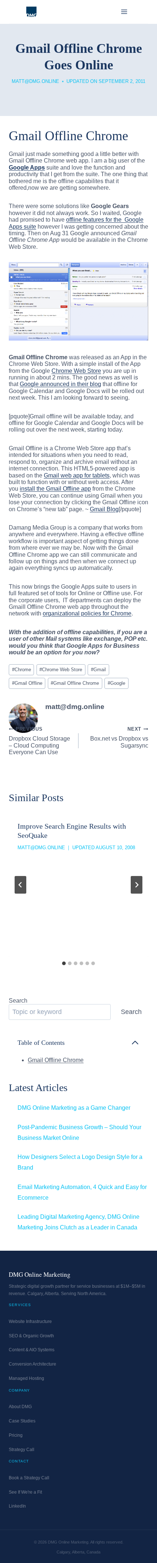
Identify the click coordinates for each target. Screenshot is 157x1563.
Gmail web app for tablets (77, 475)
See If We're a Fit (25, 1492)
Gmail (98, 669)
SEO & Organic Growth (31, 1335)
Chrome (21, 669)
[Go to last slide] (20, 885)
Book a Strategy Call (29, 1477)
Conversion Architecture (32, 1364)
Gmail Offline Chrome (75, 683)
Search (18, 1000)
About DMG (20, 1406)
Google (116, 683)
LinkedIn (17, 1506)
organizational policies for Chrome (87, 613)
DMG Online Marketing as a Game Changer (74, 1108)
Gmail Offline (27, 683)
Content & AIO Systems (31, 1349)
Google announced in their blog (60, 384)
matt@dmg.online (35, 81)
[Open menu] (124, 11)
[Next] (136, 885)
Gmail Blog (104, 509)
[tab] (64, 963)
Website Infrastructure (30, 1321)
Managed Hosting (26, 1378)
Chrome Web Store (76, 371)
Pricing (16, 1435)
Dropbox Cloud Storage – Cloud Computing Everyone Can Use (39, 740)
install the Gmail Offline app (55, 489)
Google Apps (27, 167)
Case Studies (22, 1421)
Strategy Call (21, 1449)
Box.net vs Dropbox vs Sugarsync (119, 737)
